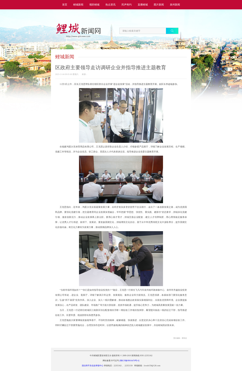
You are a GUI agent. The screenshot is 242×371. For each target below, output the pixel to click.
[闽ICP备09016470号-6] (129, 361)
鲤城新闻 (78, 4)
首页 (64, 4)
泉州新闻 (175, 4)
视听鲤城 (94, 4)
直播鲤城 (143, 4)
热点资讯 (110, 4)
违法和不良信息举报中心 (92, 366)
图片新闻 (159, 4)
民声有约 (127, 4)
